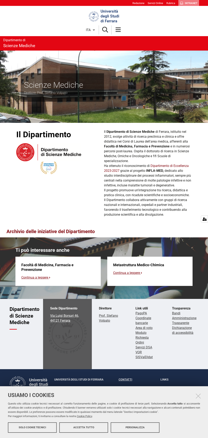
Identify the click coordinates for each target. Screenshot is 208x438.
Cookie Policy (84, 416)
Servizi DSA (143, 347)
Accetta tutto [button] (83, 427)
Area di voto (144, 328)
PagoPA (141, 313)
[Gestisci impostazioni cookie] (204, 219)
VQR (138, 352)
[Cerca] (105, 30)
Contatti (125, 379)
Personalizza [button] (135, 427)
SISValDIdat (144, 357)
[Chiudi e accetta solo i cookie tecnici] (198, 396)
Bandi (176, 313)
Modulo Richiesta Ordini (142, 337)
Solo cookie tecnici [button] (32, 427)
